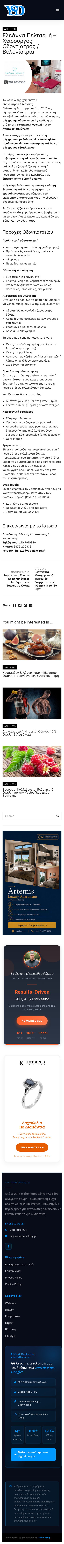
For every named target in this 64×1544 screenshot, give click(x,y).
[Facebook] (8, 1246)
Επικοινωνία (13, 1271)
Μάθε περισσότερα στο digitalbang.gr (33, 1454)
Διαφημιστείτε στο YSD (19, 1264)
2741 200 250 (18, 1230)
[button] (58, 10)
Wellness (10, 1303)
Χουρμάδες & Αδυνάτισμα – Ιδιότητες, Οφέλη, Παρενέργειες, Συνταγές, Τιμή (31, 674)
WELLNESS (10, 29)
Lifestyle (10, 1336)
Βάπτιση (10, 1329)
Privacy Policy (13, 1277)
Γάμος (9, 1323)
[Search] (57, 816)
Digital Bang (44, 1537)
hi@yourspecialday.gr (23, 1236)
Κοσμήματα (12, 1316)
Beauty (9, 1310)
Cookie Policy (13, 1284)
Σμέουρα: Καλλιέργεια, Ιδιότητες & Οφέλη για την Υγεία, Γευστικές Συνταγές (28, 792)
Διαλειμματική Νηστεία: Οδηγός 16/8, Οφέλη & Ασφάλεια (30, 733)
